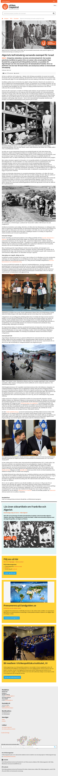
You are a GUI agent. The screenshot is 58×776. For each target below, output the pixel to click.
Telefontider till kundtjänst (7, 708)
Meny (55, 5)
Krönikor (4, 721)
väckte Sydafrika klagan (12, 412)
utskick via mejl (18, 566)
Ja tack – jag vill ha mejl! (10, 573)
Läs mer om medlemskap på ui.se (12, 677)
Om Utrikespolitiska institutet (8, 729)
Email (5, 73)
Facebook (10, 73)
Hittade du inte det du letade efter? (10, 744)
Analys (3, 719)
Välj (54, 1)
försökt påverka (6, 470)
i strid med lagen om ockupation (29, 403)
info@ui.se (7, 706)
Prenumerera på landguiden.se (12, 618)
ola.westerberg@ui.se (9, 696)
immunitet (52, 490)
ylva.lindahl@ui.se (9, 700)
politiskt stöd (23, 470)
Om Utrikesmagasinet (7, 727)
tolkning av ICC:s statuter (24, 490)
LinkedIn (17, 73)
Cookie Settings (5, 732)
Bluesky (7, 567)
